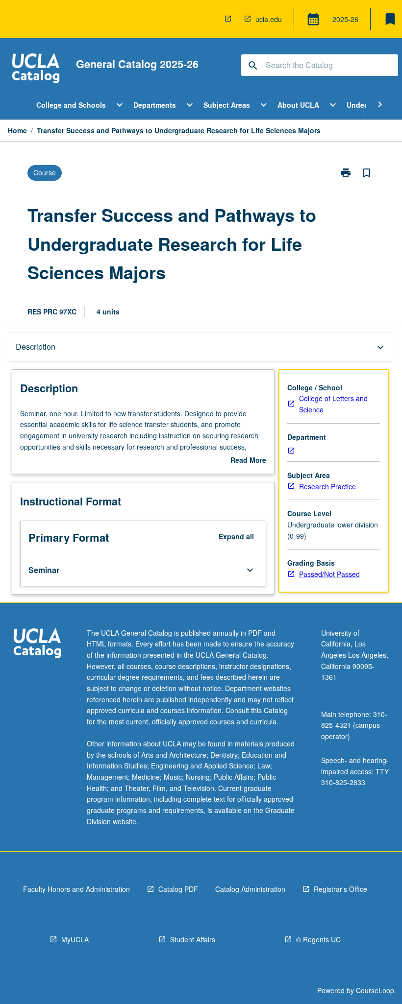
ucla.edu (268, 19)
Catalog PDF (178, 889)
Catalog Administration (250, 889)
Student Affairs (192, 939)
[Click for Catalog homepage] (35, 69)
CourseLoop (375, 990)
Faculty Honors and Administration (76, 889)
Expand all (236, 536)
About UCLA (298, 105)
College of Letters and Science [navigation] (333, 403)
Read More (248, 460)
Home (17, 130)
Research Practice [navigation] (327, 486)
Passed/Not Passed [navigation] (329, 574)
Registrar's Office (340, 889)
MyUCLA (75, 939)
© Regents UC (318, 939)
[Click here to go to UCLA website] (37, 644)
